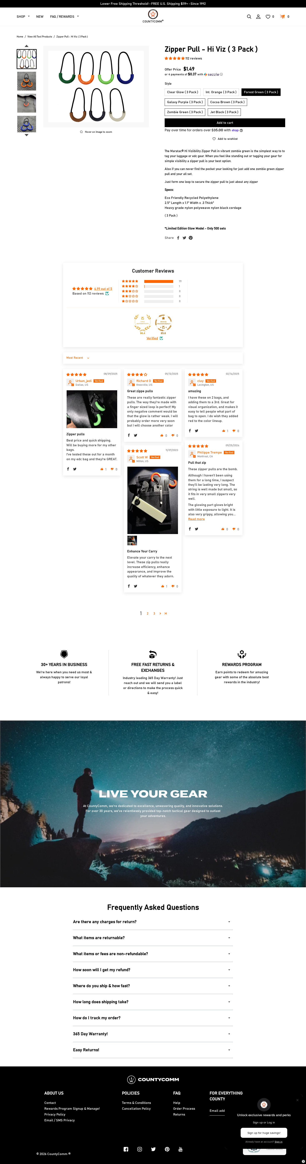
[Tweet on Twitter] (184, 238)
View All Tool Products (39, 36)
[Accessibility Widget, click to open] (303, 1161)
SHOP (21, 16)
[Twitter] (153, 1149)
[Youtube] (181, 1149)
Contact (50, 1102)
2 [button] (147, 613)
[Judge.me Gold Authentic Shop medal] (142, 323)
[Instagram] (139, 1149)
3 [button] (154, 613)
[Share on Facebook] (178, 238)
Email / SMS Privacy (59, 1120)
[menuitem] (27, 59)
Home (20, 36)
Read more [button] (196, 519)
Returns (179, 1114)
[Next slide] (26, 135)
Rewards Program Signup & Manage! (72, 1108)
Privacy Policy (54, 1114)
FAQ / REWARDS (62, 16)
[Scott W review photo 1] (152, 500)
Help (176, 1102)
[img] (76, 374)
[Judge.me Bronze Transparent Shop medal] (163, 323)
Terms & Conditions (136, 1102)
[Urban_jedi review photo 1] (91, 409)
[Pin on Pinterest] (191, 238)
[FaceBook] (126, 1149)
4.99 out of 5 (103, 288)
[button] (175, 58)
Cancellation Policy (136, 1108)
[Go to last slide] (26, 46)
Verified (152, 338)
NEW (40, 16)
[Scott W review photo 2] (132, 540)
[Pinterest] (167, 1149)
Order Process (184, 1108)
